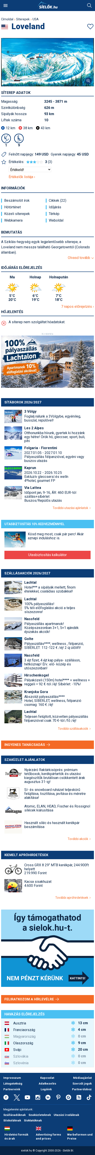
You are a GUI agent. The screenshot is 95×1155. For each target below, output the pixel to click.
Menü (5, 5)
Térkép (54, 214)
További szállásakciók (73, 728)
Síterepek (23, 19)
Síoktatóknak (33, 1120)
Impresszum (12, 1077)
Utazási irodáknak (66, 1115)
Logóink (46, 1089)
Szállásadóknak (14, 1115)
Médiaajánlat (82, 1077)
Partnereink (11, 1089)
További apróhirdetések (72, 897)
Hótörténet (12, 207)
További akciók (78, 839)
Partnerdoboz (82, 1089)
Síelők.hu (47, 5)
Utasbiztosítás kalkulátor (47, 555)
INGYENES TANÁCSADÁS (25, 745)
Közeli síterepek (17, 214)
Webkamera (13, 220)
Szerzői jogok (82, 1083)
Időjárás (55, 207)
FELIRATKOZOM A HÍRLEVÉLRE (29, 999)
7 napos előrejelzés (77, 306)
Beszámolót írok (17, 201)
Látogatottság (12, 1083)
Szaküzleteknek (39, 1115)
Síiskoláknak (12, 1120)
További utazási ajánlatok (71, 508)
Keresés (89, 5)
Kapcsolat (47, 1077)
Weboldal (56, 220)
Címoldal (7, 19)
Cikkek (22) (57, 201)
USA (35, 19)
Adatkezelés (47, 1083)
